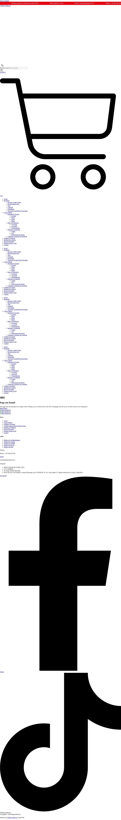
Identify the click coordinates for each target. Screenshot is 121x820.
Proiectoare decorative (18, 235)
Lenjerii (13, 216)
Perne (13, 219)
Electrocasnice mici (13, 204)
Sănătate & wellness (10, 240)
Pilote (13, 218)
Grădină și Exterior (9, 238)
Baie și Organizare (13, 223)
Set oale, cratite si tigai (14, 202)
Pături (13, 221)
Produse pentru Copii (10, 243)
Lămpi (13, 231)
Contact (6, 245)
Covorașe (14, 224)
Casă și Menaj (8, 212)
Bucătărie (6, 200)
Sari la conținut (4, 1)
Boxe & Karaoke (9, 241)
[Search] (1, 70)
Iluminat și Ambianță (14, 229)
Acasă (5, 199)
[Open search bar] (2, 66)
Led (12, 233)
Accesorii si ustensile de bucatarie (18, 211)
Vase (9, 206)
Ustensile (10, 207)
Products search (5, 68)
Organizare (11, 209)
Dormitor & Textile (13, 214)
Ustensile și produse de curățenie (17, 236)
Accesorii (14, 226)
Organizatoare (15, 228)
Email (1, 456)
